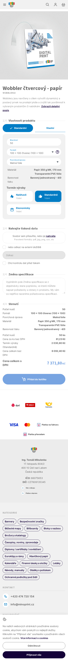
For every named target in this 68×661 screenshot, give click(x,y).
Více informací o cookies (34, 638)
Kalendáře (10, 563)
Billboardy (32, 528)
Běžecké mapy (13, 528)
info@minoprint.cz (22, 604)
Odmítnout (34, 645)
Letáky (56, 563)
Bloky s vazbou (52, 528)
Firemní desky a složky (34, 563)
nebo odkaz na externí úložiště (24, 247)
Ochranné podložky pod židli (21, 577)
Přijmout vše (34, 654)
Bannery (9, 521)
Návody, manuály (14, 570)
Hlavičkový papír (38, 556)
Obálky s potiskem (40, 570)
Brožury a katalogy (15, 535)
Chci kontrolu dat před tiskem (24, 263)
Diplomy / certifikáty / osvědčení (23, 549)
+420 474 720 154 (22, 596)
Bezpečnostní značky (32, 521)
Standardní (20, 128)
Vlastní (50, 128)
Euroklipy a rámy (14, 556)
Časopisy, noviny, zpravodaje (21, 542)
